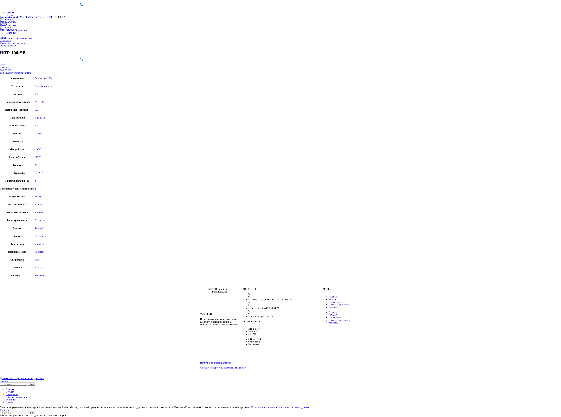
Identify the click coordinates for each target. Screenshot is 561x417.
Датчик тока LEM (43, 78)
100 (36, 110)
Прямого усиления (44, 86)
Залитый (39, 228)
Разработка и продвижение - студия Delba (23, 378)
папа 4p (38, 267)
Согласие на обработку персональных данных (223, 367)
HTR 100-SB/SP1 (8, 30)
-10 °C (38, 149)
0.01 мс (38, 196)
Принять (4, 410)
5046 (37, 259)
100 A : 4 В (40, 173)
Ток (36, 94)
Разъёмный (40, 236)
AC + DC (39, 102)
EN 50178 (39, 275)
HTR (37, 141)
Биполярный (41, 244)
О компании (335, 302)
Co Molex (39, 252)
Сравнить (10, 402)
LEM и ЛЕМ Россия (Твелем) (32, 17)
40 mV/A (39, 204)
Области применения (339, 304)
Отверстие (40, 220)
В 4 (36, 125)
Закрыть (4, 381)
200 (36, 165)
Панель (38, 133)
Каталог (12, 17)
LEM (49, 17)
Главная (4, 17)
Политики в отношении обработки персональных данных (280, 407)
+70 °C (38, 157)
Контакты (333, 307)
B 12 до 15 (40, 117)
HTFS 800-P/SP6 (8, 22)
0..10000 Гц (40, 212)
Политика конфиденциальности (216, 362)
